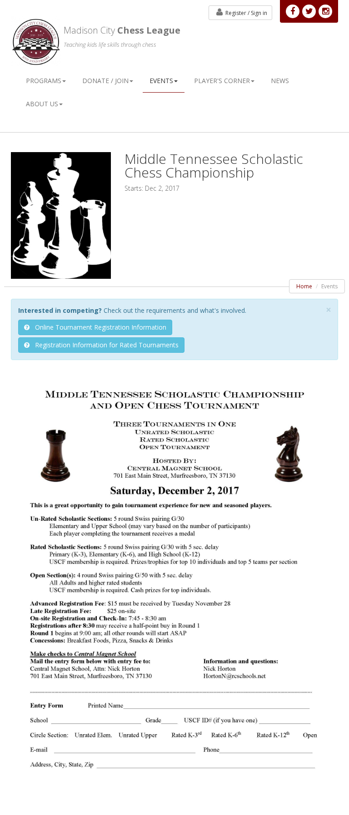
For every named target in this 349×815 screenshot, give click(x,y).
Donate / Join (105, 80)
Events (161, 80)
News (280, 80)
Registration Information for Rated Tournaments (104, 345)
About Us (42, 103)
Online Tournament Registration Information (98, 327)
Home (304, 286)
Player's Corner (222, 80)
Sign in (246, 13)
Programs (43, 80)
